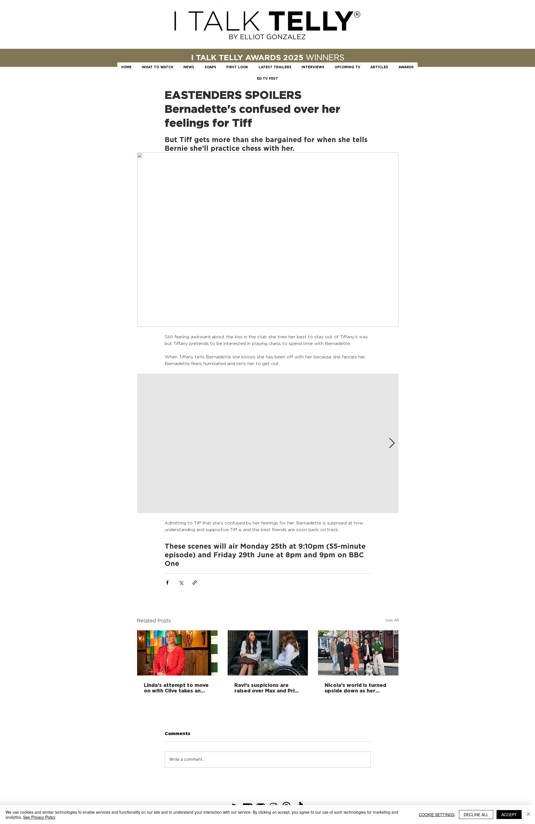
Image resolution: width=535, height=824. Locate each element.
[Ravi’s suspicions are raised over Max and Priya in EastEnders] (268, 652)
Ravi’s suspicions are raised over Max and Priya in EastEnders (267, 687)
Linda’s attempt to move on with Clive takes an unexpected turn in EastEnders (176, 687)
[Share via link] (194, 582)
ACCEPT (509, 814)
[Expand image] (267, 443)
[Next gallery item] (392, 443)
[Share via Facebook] (167, 582)
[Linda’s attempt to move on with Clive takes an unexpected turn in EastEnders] (177, 652)
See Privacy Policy (39, 817)
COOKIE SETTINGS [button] (436, 814)
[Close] (528, 815)
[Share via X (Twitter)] (181, 582)
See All (392, 620)
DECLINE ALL (476, 814)
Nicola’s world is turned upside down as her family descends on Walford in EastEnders (355, 687)
